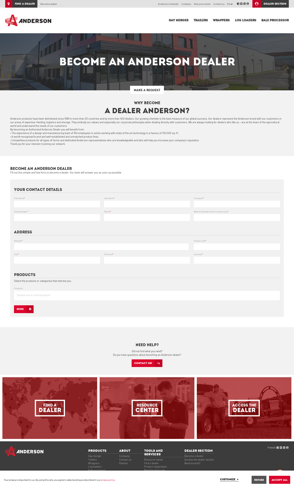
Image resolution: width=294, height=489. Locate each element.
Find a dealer (151, 463)
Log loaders (95, 466)
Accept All (280, 479)
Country (198, 254)
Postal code (200, 241)
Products (18, 288)
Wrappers (93, 463)
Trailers (92, 459)
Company (186, 4)
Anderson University (168, 4)
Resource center (202, 4)
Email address (21, 211)
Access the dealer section (199, 459)
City (16, 254)
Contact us (218, 4)
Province (108, 254)
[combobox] (147, 295)
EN (228, 4)
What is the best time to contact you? (211, 211)
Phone (107, 211)
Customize (229, 479)
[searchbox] (148, 296)
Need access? (192, 463)
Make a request (147, 90)
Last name (109, 198)
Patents (123, 463)
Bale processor (97, 470)
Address (18, 241)
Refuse (259, 479)
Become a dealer (48, 4)
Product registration (155, 466)
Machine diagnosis (154, 470)
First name (19, 198)
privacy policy (108, 479)
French (272, 447)
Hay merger (94, 456)
